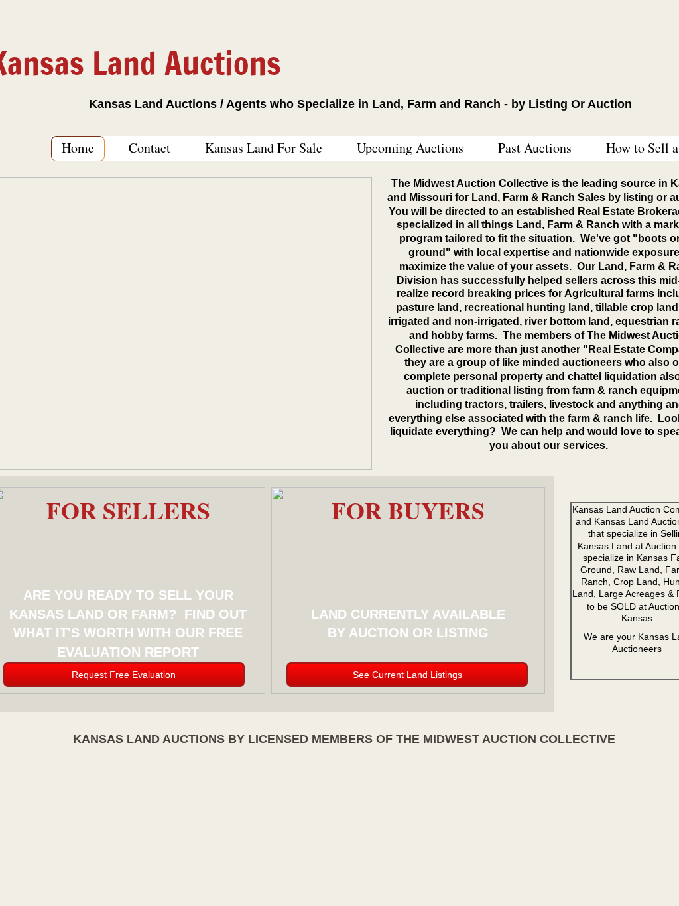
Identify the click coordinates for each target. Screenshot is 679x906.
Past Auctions (535, 148)
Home (78, 148)
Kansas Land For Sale (263, 148)
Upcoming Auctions (410, 148)
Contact (149, 148)
